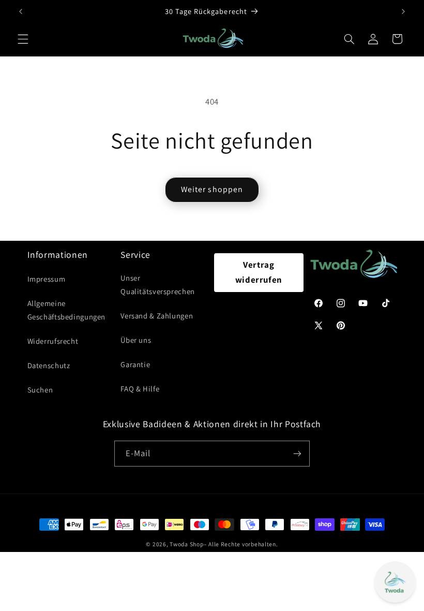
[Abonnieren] (297, 453)
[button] (23, 39)
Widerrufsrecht (53, 341)
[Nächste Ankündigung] (403, 11)
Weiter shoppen (212, 189)
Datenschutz (48, 365)
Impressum (46, 279)
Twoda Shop (186, 544)
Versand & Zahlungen (156, 316)
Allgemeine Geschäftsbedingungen (66, 310)
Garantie (135, 364)
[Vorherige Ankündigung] (20, 11)
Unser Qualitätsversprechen (157, 284)
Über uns (135, 340)
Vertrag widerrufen (258, 272)
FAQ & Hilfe (139, 389)
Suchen (40, 390)
